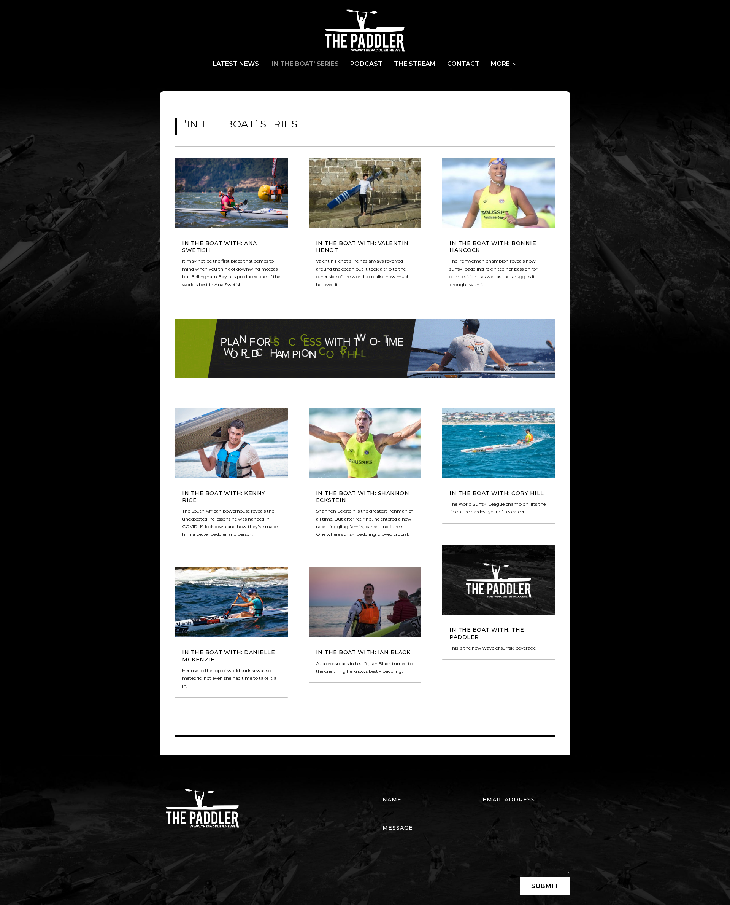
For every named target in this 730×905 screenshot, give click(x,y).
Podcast (366, 64)
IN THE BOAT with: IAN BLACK (363, 652)
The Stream (415, 64)
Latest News (236, 64)
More (500, 64)
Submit (545, 886)
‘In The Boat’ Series (304, 64)
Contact (463, 64)
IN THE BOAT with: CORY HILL (496, 493)
